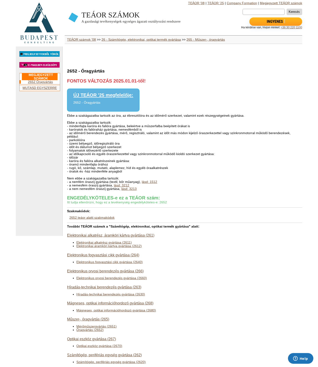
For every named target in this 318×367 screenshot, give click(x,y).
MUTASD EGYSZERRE (40, 88)
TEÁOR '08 (196, 3)
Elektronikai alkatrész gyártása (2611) (104, 242)
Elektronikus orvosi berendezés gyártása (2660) (111, 278)
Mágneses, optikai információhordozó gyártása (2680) (116, 310)
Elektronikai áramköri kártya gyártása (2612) (109, 246)
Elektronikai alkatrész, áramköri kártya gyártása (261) (110, 235)
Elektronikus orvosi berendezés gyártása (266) (105, 271)
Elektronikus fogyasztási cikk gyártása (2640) (109, 262)
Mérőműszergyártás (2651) (96, 326)
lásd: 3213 (129, 189)
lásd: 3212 (121, 185)
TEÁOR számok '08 (81, 39)
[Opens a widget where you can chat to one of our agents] (300, 359)
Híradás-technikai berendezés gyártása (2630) (110, 294)
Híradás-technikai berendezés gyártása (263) (104, 287)
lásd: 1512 (149, 182)
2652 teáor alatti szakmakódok (92, 217)
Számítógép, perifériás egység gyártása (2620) (111, 362)
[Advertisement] (39, 165)
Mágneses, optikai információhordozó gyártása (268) (110, 303)
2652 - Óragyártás (86, 102)
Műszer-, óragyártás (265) (88, 319)
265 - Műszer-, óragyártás (205, 39)
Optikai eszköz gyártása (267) (91, 339)
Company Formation (242, 3)
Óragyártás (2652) (90, 330)
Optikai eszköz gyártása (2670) (99, 346)
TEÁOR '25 (215, 3)
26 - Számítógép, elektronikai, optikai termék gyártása (141, 39)
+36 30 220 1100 (291, 27)
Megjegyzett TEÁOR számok (281, 3)
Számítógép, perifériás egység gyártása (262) (104, 355)
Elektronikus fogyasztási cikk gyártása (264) (103, 255)
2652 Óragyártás (40, 82)
